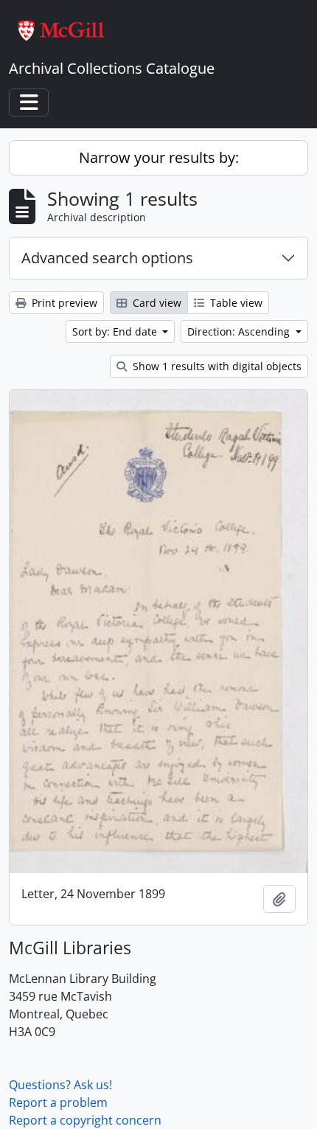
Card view (155, 303)
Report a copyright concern (85, 1120)
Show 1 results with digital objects (216, 366)
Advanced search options (107, 258)
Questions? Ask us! (60, 1085)
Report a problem (58, 1102)
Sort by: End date (116, 331)
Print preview (63, 303)
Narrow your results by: (159, 157)
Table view (234, 303)
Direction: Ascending (240, 331)
